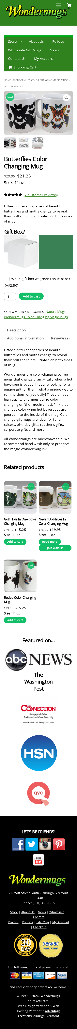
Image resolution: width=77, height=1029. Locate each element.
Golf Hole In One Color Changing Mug (20, 521)
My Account (43, 58)
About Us (36, 41)
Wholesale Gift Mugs (24, 50)
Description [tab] (16, 330)
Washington (38, 681)
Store (12, 41)
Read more (50, 541)
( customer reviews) (41, 195)
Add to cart (31, 296)
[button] (66, 97)
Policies (58, 41)
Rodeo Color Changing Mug (20, 599)
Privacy (13, 922)
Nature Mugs (12, 86)
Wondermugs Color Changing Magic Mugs (40, 80)
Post (38, 688)
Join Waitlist (55, 548)
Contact (38, 917)
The (38, 674)
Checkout (40, 927)
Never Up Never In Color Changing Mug (53, 521)
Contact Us (17, 58)
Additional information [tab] (25, 338)
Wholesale (56, 912)
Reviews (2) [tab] (60, 338)
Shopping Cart (25, 67)
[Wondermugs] (37, 18)
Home (7, 80)
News (54, 50)
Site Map (43, 922)
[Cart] (69, 5)
